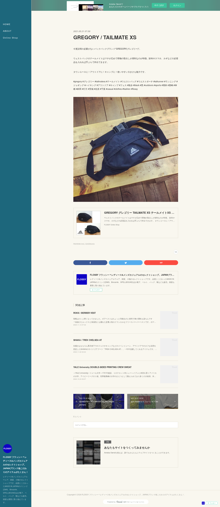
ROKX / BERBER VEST (84, 312)
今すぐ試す (159, 5)
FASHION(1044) (78, 244)
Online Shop (10, 38)
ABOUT (7, 31)
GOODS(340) (90, 244)
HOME (6, 24)
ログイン (177, 5)
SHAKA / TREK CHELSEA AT (87, 339)
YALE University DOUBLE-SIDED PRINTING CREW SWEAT (102, 367)
